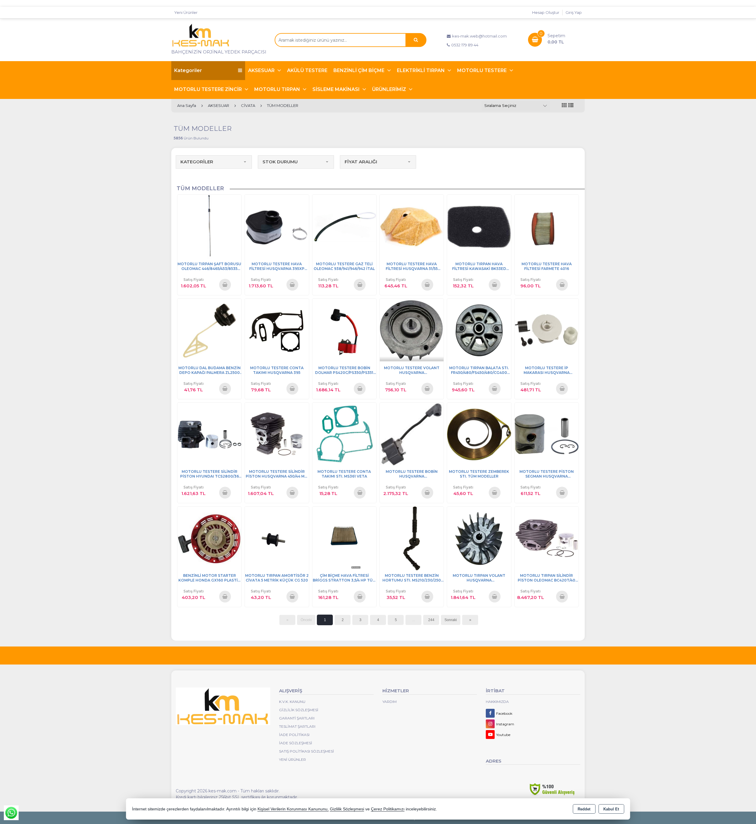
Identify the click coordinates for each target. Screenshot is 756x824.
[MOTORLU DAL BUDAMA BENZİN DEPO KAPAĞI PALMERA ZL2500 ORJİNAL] (209, 330)
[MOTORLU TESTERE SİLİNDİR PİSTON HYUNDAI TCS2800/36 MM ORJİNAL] (209, 434)
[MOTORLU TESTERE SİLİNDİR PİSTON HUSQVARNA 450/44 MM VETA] (277, 434)
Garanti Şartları (297, 718)
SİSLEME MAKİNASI (336, 89)
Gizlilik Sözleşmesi (298, 710)
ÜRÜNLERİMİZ (389, 89)
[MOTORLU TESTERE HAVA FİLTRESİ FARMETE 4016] (547, 226)
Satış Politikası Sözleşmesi (306, 751)
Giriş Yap (574, 12)
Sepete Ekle (224, 284)
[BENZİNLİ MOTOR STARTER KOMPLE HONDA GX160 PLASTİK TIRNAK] (209, 538)
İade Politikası (294, 734)
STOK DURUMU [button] (280, 162)
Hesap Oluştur (545, 12)
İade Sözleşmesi (295, 743)
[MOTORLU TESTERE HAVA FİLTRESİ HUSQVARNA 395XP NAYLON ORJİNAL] (277, 226)
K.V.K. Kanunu (292, 701)
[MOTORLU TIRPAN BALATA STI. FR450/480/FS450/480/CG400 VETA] (479, 330)
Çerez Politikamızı (388, 809)
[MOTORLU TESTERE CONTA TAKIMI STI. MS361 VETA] (344, 434)
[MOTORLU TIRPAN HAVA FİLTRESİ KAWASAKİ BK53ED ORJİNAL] (479, 226)
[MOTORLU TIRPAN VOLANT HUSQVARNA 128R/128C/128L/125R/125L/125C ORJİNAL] (479, 538)
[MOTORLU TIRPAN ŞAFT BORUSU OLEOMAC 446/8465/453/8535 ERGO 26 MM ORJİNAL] (209, 226)
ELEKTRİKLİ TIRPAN (421, 70)
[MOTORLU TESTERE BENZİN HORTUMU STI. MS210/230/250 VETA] (412, 538)
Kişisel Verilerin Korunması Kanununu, (293, 809)
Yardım (389, 701)
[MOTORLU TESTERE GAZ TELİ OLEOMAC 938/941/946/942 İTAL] (344, 226)
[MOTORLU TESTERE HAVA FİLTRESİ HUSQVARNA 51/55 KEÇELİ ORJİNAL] (412, 226)
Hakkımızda (497, 701)
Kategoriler (188, 70)
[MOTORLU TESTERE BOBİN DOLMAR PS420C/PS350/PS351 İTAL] (344, 330)
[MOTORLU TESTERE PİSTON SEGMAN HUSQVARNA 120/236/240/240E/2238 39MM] (547, 434)
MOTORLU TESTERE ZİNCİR (208, 89)
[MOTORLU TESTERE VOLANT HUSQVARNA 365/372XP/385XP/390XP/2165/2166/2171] (412, 330)
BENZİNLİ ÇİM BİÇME (359, 70)
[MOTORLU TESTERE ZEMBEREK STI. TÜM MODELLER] (479, 434)
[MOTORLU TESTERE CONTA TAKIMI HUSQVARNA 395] (277, 330)
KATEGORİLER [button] (196, 162)
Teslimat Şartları (297, 726)
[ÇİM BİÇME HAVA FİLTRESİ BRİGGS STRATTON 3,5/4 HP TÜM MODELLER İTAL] (344, 538)
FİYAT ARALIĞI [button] (361, 162)
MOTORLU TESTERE (482, 70)
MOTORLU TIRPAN (277, 89)
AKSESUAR (262, 70)
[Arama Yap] (415, 40)
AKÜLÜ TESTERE (307, 70)
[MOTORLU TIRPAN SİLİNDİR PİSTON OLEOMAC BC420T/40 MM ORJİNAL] (547, 538)
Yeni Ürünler (292, 759)
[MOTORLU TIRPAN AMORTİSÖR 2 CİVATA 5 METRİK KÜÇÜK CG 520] (277, 538)
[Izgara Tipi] (564, 105)
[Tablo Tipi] (570, 105)
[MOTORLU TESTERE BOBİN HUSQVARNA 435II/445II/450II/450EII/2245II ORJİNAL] (412, 434)
